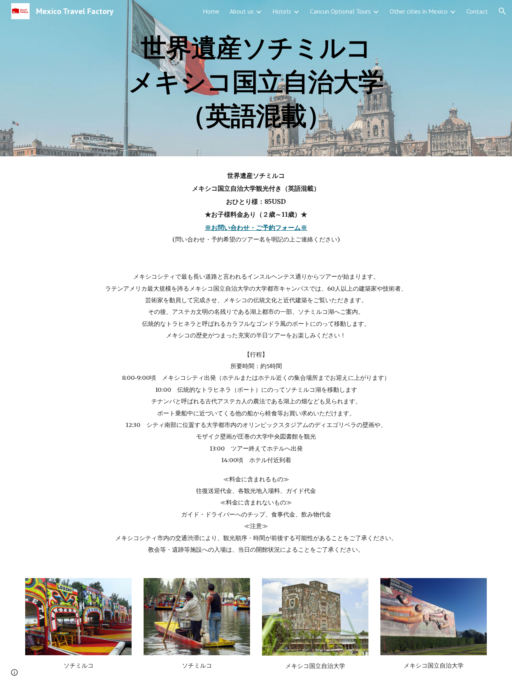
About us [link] (242, 11)
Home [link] (211, 11)
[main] (256, 78)
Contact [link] (477, 11)
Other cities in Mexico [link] (419, 11)
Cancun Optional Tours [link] (340, 11)
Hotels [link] (281, 11)
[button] (502, 11)
